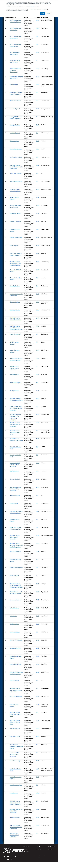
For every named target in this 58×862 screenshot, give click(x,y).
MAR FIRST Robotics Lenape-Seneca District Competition (16, 424)
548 (37, 92)
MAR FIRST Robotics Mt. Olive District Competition (16, 810)
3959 (37, 84)
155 (37, 157)
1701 (37, 253)
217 (37, 753)
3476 (37, 28)
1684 (37, 463)
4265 (37, 20)
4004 (37, 672)
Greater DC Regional (15, 221)
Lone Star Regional (15, 133)
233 (37, 101)
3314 (37, 535)
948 (37, 431)
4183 (37, 374)
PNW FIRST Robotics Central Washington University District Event (16, 327)
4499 (37, 109)
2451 (37, 141)
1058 (37, 736)
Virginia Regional (14, 471)
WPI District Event (14, 624)
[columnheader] (6, 17)
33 (36, 406)
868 (37, 44)
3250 (37, 728)
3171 (37, 149)
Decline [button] (48, 13)
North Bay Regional (15, 286)
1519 (37, 76)
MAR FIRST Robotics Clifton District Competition (15, 537)
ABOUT (25, 849)
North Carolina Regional (16, 567)
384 (37, 471)
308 (37, 527)
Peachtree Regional (15, 310)
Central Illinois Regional (16, 761)
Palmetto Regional (15, 817)
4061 (37, 326)
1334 (37, 197)
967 (37, 278)
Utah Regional (13, 616)
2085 (37, 640)
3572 (37, 358)
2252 (37, 648)
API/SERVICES (26, 846)
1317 (37, 390)
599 (37, 785)
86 (36, 181)
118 (37, 519)
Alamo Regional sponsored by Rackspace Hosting (16, 746)
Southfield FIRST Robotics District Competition (14, 835)
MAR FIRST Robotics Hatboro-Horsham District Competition (15, 802)
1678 (37, 600)
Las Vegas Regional (15, 125)
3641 (37, 511)
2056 (37, 205)
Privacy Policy (35, 6)
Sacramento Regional (15, 600)
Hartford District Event (16, 237)
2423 (37, 624)
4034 (37, 769)
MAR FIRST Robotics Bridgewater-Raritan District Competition (15, 263)
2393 (37, 350)
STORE (38, 849)
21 (36, 575)
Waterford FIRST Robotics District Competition (14, 368)
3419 (37, 221)
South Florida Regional (16, 181)
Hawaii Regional (14, 245)
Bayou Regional (14, 84)
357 (37, 801)
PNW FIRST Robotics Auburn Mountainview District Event (16, 826)
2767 (37, 487)
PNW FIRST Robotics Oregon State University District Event (16, 166)
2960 (37, 189)
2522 (37, 592)
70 (36, 688)
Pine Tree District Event (16, 157)
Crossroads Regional (15, 648)
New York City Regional (16, 149)
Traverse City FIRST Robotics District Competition (15, 464)
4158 (37, 245)
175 (37, 455)
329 (37, 342)
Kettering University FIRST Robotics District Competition (16, 690)
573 (37, 833)
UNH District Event (15, 736)
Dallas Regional (14, 503)
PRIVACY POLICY (51, 846)
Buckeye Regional (14, 390)
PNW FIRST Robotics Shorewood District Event (15, 432)
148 (37, 133)
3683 (37, 656)
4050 (37, 229)
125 (37, 447)
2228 (37, 213)
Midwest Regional (14, 141)
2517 (37, 720)
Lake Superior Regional (16, 696)
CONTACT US (25, 851)
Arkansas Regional (15, 632)
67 (36, 60)
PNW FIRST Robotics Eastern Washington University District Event (16, 585)
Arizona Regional (14, 374)
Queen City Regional (15, 334)
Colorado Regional (15, 109)
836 (37, 36)
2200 (37, 817)
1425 (37, 165)
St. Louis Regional (14, 608)
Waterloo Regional (15, 479)
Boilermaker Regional (15, 382)
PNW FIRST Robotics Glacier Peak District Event (15, 714)
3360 (37, 398)
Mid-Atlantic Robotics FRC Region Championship (15, 70)
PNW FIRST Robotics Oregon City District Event (15, 722)
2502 (37, 270)
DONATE (38, 846)
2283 (37, 551)
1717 (37, 414)
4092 (37, 310)
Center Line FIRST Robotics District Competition (14, 754)
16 (36, 334)
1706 (37, 608)
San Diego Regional (15, 728)
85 (36, 117)
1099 (37, 664)
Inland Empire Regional (16, 785)
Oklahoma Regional (15, 302)
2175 (37, 704)
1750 (37, 302)
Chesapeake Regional (15, 101)
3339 (37, 793)
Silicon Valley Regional (16, 173)
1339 (37, 616)
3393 (37, 52)
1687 (37, 237)
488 (37, 712)
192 (37, 173)
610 (37, 286)
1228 (37, 809)
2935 (37, 777)
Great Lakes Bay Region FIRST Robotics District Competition (16, 408)
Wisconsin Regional (15, 495)
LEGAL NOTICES (51, 849)
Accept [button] (42, 13)
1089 (37, 262)
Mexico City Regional (15, 551)
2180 (37, 68)
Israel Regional (14, 793)
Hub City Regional (14, 680)
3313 (37, 696)
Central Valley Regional (16, 640)
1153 (37, 294)
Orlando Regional (14, 575)
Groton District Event (15, 664)
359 (37, 503)
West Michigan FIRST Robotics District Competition (15, 488)
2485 (37, 125)
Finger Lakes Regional (15, 213)
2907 (37, 318)
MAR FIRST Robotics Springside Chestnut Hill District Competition (16, 545)
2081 (37, 761)
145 (37, 559)
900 (37, 567)
